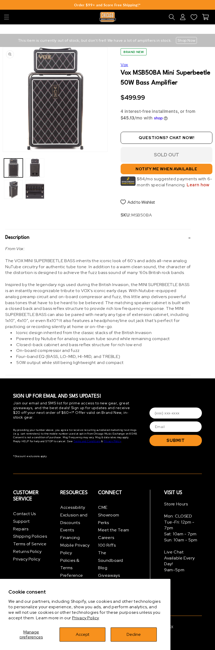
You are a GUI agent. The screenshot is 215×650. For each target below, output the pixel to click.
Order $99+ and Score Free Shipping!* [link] (107, 5)
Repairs (20, 529)
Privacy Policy (85, 618)
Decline (134, 634)
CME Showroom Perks (108, 515)
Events (67, 530)
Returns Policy (27, 551)
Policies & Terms (69, 564)
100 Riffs (107, 545)
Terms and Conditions (86, 441)
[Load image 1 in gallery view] (13, 167)
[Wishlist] (194, 17)
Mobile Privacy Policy (74, 549)
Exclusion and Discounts (74, 518)
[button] (6, 17)
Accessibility (72, 507)
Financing (70, 537)
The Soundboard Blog (110, 560)
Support (21, 521)
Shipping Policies (30, 536)
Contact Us (24, 513)
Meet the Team (113, 530)
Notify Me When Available (166, 169)
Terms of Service (30, 544)
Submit (175, 440)
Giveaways (109, 575)
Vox (124, 64)
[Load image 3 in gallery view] (34, 167)
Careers (106, 537)
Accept (82, 634)
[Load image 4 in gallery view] (34, 189)
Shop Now (186, 40)
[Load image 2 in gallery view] (13, 189)
